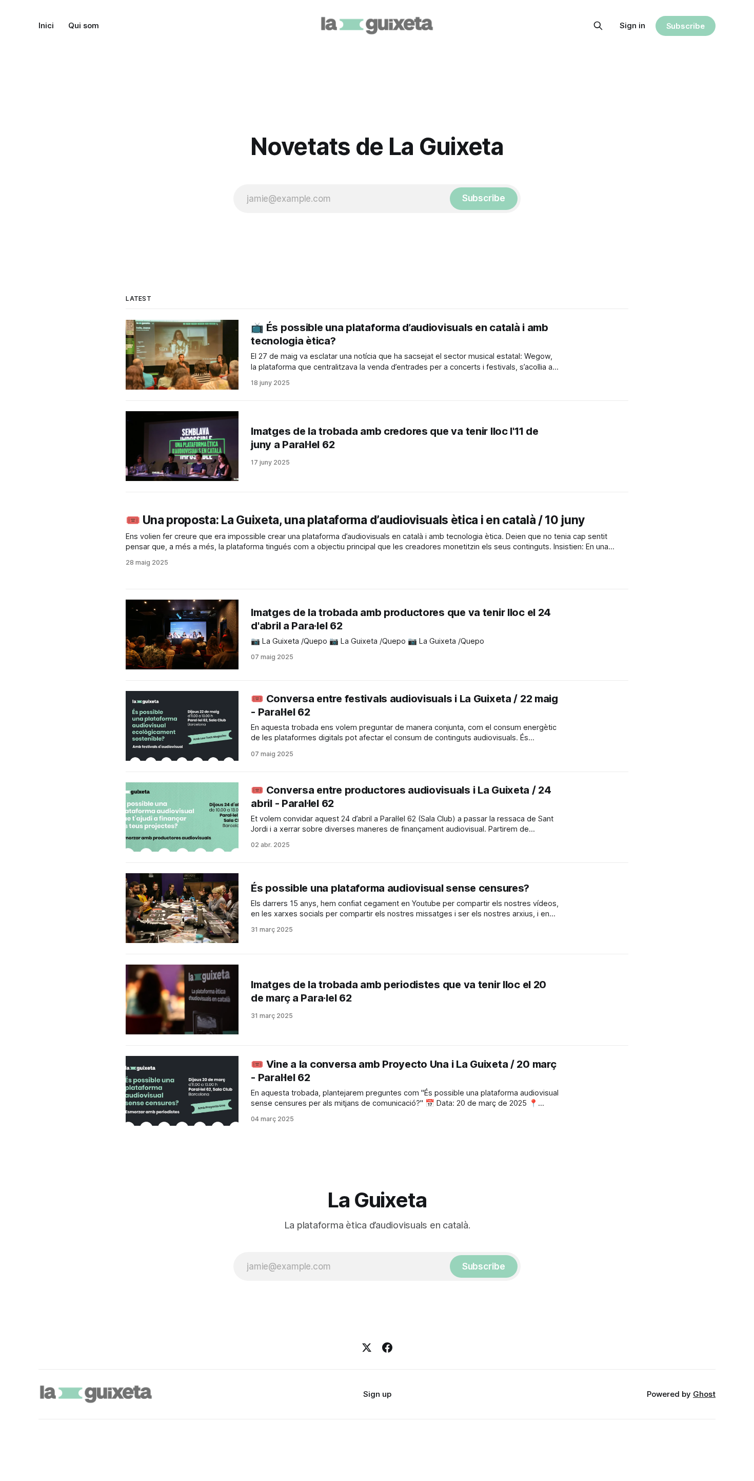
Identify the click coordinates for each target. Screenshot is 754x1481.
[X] (367, 1347)
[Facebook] (387, 1347)
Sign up (377, 1394)
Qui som (83, 25)
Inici (46, 25)
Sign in (632, 25)
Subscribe (685, 26)
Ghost (704, 1394)
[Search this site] (598, 25)
